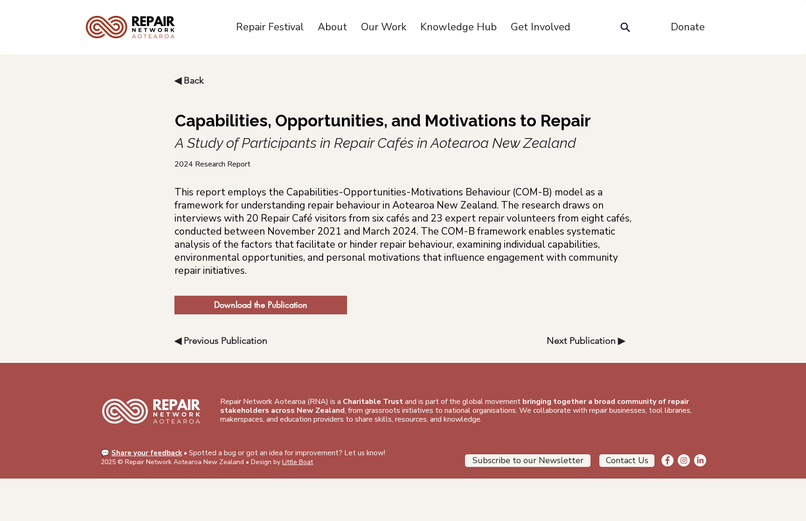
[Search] (625, 27)
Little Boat (297, 462)
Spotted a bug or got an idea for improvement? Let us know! (287, 453)
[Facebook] (667, 460)
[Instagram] (684, 460)
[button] (332, 27)
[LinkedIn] (700, 460)
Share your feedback (146, 453)
